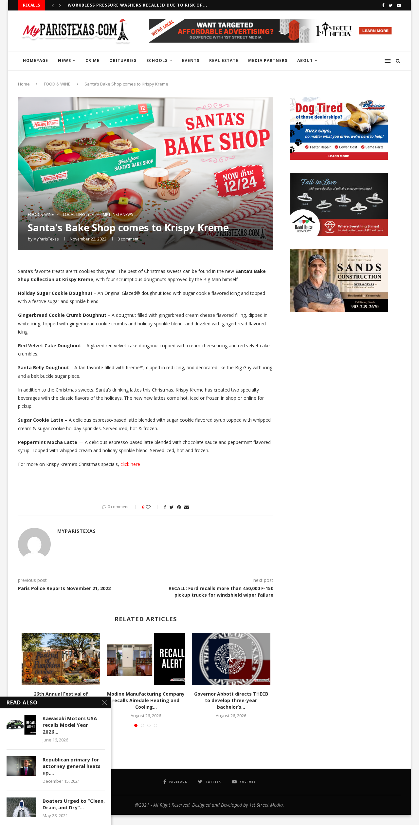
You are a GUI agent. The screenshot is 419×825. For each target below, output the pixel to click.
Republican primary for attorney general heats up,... (71, 766)
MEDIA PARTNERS (267, 60)
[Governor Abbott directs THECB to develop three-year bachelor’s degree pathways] (231, 659)
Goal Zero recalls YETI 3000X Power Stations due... (133, 5)
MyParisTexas (46, 239)
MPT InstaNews (118, 214)
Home (24, 84)
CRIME (92, 60)
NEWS (64, 60)
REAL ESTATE (223, 60)
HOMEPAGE (35, 60)
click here (130, 464)
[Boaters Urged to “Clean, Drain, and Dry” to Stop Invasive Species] (21, 807)
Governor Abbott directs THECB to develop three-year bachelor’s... (231, 700)
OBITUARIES (123, 60)
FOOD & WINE (57, 84)
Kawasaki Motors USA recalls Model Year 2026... (70, 725)
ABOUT (305, 60)
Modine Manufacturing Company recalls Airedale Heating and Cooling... (146, 700)
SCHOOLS (157, 60)
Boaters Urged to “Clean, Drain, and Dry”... (74, 804)
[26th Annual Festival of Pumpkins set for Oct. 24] (61, 659)
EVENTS (190, 60)
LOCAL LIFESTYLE (78, 214)
